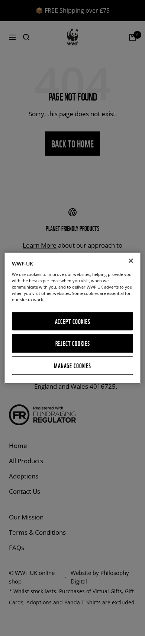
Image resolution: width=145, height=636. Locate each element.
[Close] (131, 260)
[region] (73, 318)
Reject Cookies (72, 343)
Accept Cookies (72, 321)
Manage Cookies (72, 365)
